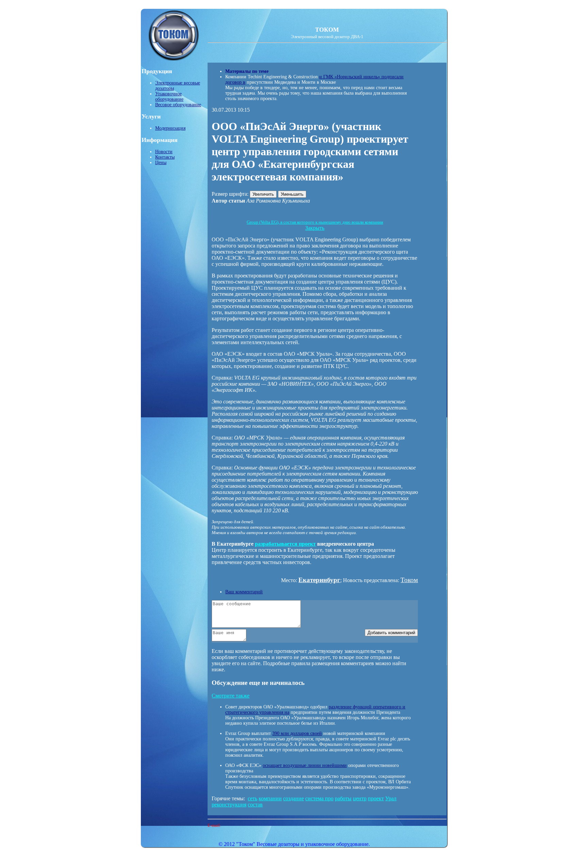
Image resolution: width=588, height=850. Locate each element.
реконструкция (229, 804)
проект (376, 798)
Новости (164, 151)
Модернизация (170, 128)
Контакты (165, 157)
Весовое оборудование (178, 104)
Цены (160, 162)
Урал (390, 798)
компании (270, 798)
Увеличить (263, 194)
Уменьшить (292, 194)
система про (319, 798)
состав (255, 804)
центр (359, 798)
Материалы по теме (246, 71)
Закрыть (314, 228)
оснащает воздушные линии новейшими (305, 765)
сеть (252, 798)
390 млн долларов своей (297, 733)
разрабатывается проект (285, 544)
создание (293, 798)
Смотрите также (230, 696)
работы (343, 798)
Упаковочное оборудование (169, 96)
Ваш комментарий (244, 591)
